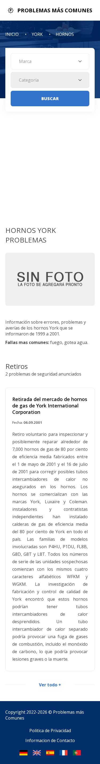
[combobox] (50, 61)
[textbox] (50, 61)
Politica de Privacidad (50, 730)
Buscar (50, 98)
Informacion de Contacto (50, 740)
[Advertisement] (50, 172)
